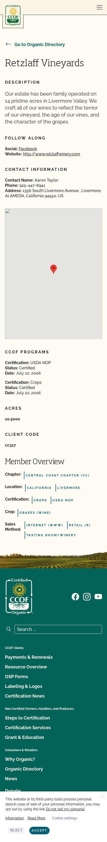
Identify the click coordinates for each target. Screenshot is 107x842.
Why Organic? (20, 759)
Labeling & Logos (23, 686)
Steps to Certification (27, 717)
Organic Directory (24, 769)
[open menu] (100, 7)
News (11, 778)
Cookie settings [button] (64, 818)
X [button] (103, 796)
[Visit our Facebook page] (75, 596)
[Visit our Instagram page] (87, 596)
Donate (13, 790)
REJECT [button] (16, 830)
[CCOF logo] (12, 15)
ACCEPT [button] (39, 830)
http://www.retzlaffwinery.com (51, 154)
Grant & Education (24, 737)
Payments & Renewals (29, 657)
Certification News (25, 696)
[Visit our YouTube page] (98, 596)
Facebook (28, 148)
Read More (36, 818)
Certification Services (28, 727)
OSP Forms (16, 676)
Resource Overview (26, 666)
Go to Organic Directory (39, 44)
